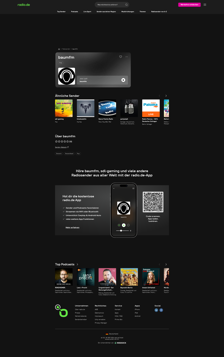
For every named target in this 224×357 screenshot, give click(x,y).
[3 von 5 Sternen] (62, 141)
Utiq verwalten (100, 319)
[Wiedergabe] (123, 80)
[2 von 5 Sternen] (59, 141)
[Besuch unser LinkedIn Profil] (156, 310)
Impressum (99, 316)
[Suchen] (126, 4)
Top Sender (61, 11)
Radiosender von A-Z (159, 11)
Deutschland (69, 153)
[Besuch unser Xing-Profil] (161, 310)
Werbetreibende (80, 316)
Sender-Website (60, 147)
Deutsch (58, 153)
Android (137, 316)
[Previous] (159, 95)
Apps (116, 313)
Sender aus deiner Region (106, 11)
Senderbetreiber (81, 319)
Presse (77, 313)
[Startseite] (59, 49)
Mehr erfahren (72, 227)
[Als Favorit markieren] (120, 57)
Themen (143, 11)
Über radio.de (80, 309)
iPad (136, 313)
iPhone (137, 309)
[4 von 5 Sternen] (64, 141)
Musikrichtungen (127, 11)
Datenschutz (99, 313)
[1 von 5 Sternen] (56, 141)
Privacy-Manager (101, 323)
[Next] (166, 95)
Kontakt (117, 309)
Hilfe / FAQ (118, 316)
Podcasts (74, 11)
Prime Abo (118, 319)
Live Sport (87, 11)
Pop (60, 63)
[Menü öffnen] (204, 4)
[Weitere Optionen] (126, 56)
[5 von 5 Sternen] (67, 141)
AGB (96, 309)
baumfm (83, 81)
